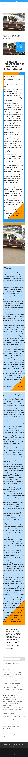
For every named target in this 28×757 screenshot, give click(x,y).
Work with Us (13, 746)
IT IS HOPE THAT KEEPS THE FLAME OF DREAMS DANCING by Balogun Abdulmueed (14, 718)
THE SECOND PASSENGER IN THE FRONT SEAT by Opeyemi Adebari (12, 34)
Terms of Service (18, 744)
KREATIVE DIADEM (9, 36)
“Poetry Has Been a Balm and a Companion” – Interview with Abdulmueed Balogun (13, 689)
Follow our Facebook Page (11, 663)
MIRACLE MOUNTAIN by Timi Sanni (12, 672)
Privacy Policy (7, 744)
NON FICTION (6, 38)
